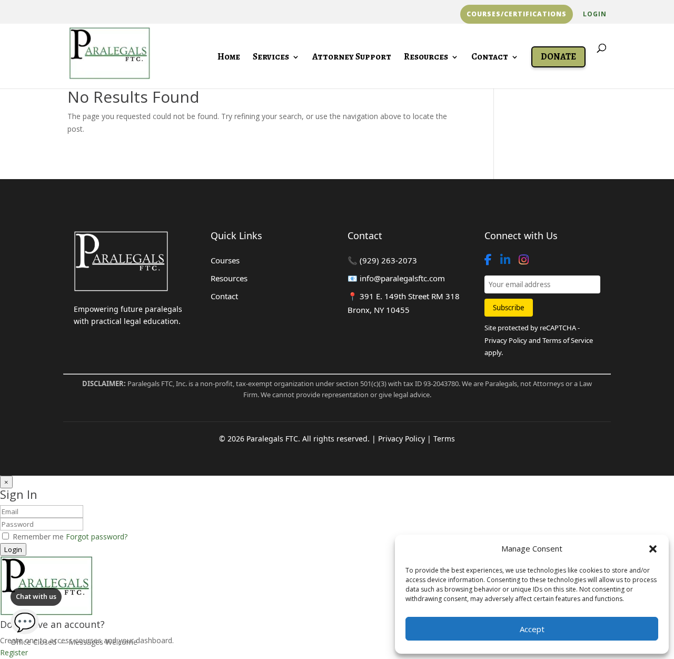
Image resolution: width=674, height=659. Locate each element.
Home (228, 58)
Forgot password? (96, 537)
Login (595, 14)
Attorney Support (351, 58)
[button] (653, 549)
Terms (444, 439)
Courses (225, 260)
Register (14, 652)
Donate (558, 57)
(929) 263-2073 (388, 260)
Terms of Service (567, 340)
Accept (532, 629)
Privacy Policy (505, 340)
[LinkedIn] (505, 259)
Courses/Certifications (517, 14)
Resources (426, 58)
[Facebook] (488, 259)
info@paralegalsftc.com (402, 278)
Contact (489, 58)
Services (271, 58)
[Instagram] (524, 259)
